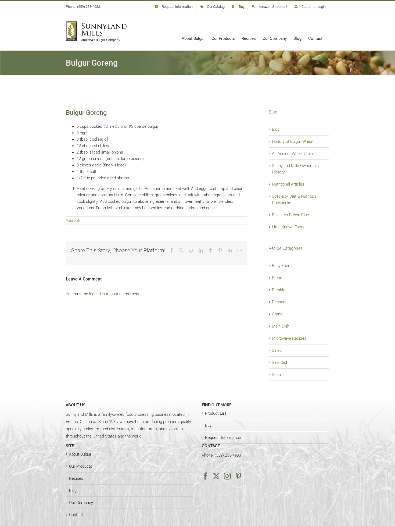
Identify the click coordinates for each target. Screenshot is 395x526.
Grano (277, 314)
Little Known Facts (288, 227)
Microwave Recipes (289, 338)
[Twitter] (216, 475)
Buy (208, 425)
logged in (97, 294)
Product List (215, 413)
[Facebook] (205, 475)
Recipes (76, 478)
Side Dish (280, 362)
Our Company (81, 502)
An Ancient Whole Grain (292, 153)
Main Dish (73, 220)
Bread (277, 277)
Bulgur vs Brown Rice (290, 214)
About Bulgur (80, 454)
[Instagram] (227, 475)
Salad (277, 350)
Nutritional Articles (288, 184)
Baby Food (281, 265)
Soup (276, 374)
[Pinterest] (238, 475)
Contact (76, 514)
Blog (275, 129)
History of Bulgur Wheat (293, 141)
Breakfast (280, 289)
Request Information (223, 437)
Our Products (80, 466)
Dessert (279, 302)
